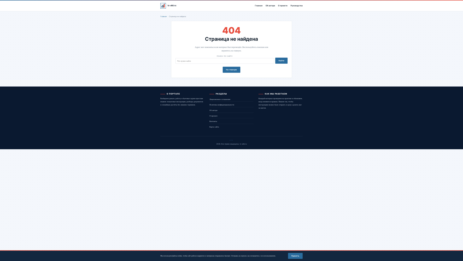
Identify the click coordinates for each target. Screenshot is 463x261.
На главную (231, 70)
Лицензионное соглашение (219, 99)
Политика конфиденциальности (221, 104)
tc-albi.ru (172, 5)
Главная (258, 5)
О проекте (282, 5)
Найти (281, 60)
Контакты (213, 121)
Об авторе (270, 5)
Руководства (297, 5)
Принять (295, 256)
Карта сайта (214, 127)
